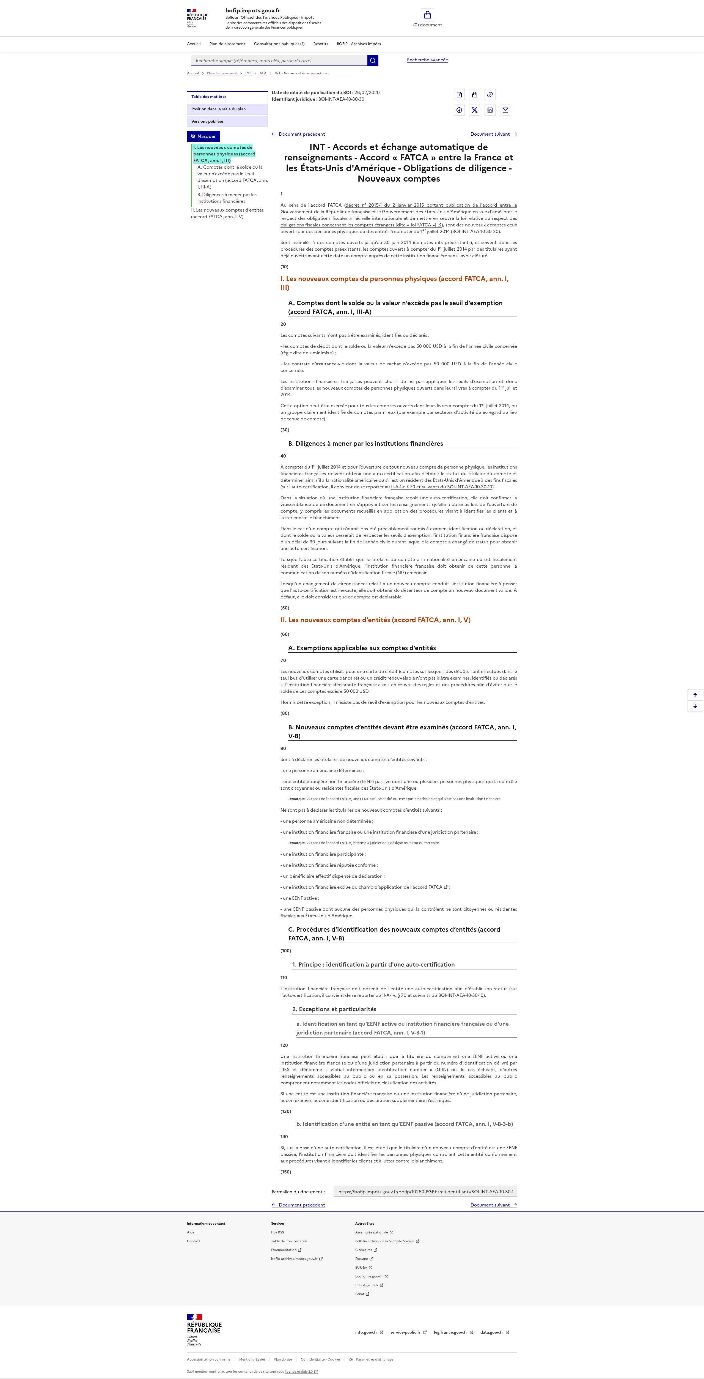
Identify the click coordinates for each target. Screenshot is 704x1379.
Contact (193, 1241)
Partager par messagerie (505, 110)
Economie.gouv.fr (369, 1276)
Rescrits (321, 44)
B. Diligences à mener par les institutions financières (227, 197)
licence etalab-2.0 (299, 1371)
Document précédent (301, 134)
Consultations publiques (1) (279, 44)
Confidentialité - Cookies (321, 1359)
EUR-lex (361, 1267)
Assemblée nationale (371, 1232)
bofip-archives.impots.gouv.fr (294, 1258)
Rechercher (372, 60)
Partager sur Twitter (474, 110)
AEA (263, 73)
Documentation (283, 1249)
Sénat (359, 1294)
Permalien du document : (298, 1191)
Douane (361, 1258)
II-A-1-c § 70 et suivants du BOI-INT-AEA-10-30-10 (441, 486)
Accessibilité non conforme (209, 1359)
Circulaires (363, 1249)
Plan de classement (227, 44)
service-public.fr (406, 1332)
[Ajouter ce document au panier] (474, 94)
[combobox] (279, 60)
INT (248, 73)
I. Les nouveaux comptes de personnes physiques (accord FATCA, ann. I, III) (224, 154)
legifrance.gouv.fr (451, 1332)
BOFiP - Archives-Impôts (359, 44)
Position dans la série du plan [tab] (218, 109)
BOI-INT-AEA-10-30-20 (475, 231)
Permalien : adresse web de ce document (490, 94)
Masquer (206, 136)
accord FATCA (427, 887)
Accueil (194, 44)
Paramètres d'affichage (374, 1359)
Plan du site (283, 1359)
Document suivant (491, 134)
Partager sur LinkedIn (490, 110)
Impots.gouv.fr (366, 1285)
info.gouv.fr (366, 1332)
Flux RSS (277, 1232)
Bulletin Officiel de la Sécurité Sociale (384, 1241)
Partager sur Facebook (459, 110)
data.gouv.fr (492, 1332)
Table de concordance (289, 1241)
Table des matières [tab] (208, 97)
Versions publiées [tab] (207, 121)
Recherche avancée (427, 59)
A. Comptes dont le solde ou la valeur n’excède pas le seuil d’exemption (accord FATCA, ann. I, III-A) (232, 177)
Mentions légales (252, 1359)
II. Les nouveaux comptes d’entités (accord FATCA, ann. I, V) (227, 213)
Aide (190, 1232)
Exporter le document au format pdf (459, 94)
